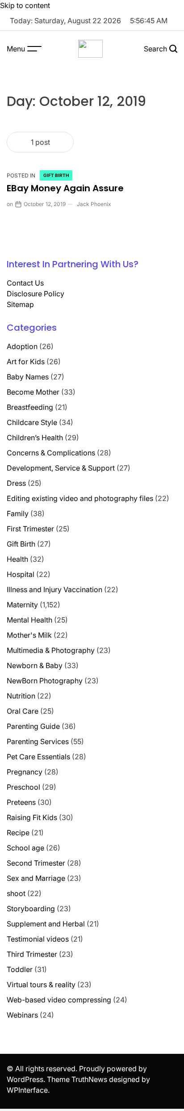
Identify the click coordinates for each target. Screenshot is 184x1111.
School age (25, 847)
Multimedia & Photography (51, 650)
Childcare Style (32, 422)
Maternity (22, 604)
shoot (16, 893)
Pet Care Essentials (38, 756)
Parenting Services (38, 741)
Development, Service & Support (61, 467)
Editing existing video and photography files (80, 498)
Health (17, 559)
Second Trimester (36, 862)
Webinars (22, 1014)
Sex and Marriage (36, 878)
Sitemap (20, 304)
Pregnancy (24, 771)
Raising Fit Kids (32, 817)
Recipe (18, 832)
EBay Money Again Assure (65, 188)
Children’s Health (35, 437)
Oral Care (22, 711)
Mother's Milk (29, 635)
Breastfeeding (30, 407)
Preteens (21, 802)
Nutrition (21, 695)
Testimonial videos (38, 938)
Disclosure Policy (35, 293)
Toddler (20, 969)
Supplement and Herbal (46, 923)
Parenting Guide (33, 726)
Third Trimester (32, 954)
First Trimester (30, 528)
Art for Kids (26, 361)
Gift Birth (56, 175)
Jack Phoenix (94, 204)
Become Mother (33, 391)
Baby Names (28, 376)
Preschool (23, 787)
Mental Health (29, 619)
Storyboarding (31, 908)
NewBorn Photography (45, 680)
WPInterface (27, 1090)
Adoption (22, 346)
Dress (16, 483)
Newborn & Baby (35, 665)
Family (18, 513)
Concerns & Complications (51, 452)
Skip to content (25, 5)
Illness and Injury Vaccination (54, 589)
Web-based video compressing (59, 999)
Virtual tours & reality (41, 984)
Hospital (20, 574)
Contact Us (25, 282)
